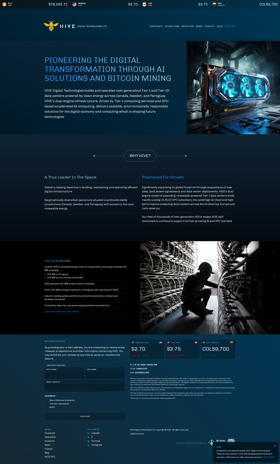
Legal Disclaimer (137, 434)
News (199, 26)
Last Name (91, 369)
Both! (52, 407)
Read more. (268, 457)
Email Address (54, 382)
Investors (187, 26)
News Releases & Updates (62, 400)
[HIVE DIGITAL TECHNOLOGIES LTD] (75, 26)
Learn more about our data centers (61, 311)
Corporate (156, 26)
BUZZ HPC (230, 26)
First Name (52, 369)
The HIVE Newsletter (59, 404)
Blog (220, 26)
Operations (172, 26)
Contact (210, 26)
